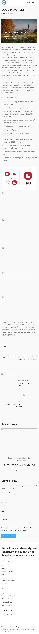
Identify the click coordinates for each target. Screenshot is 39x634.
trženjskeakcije (33, 359)
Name (4, 503)
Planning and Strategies (14, 38)
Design (10, 13)
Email (4, 511)
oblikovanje (21, 359)
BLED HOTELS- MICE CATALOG (19, 465)
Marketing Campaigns (23, 458)
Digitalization (17, 36)
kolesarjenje (34, 356)
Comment (6, 493)
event (11, 356)
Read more (19, 471)
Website (4, 519)
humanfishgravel (21, 356)
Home (4, 13)
